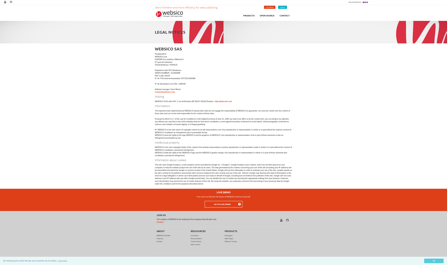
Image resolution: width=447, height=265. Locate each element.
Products (249, 15)
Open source (267, 15)
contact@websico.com (165, 92)
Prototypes (229, 235)
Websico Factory (231, 241)
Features (160, 238)
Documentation (355, 2)
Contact (285, 15)
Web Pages (229, 238)
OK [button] (434, 261)
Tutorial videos (196, 241)
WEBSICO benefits (163, 235)
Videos (282, 7)
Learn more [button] (62, 261)
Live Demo (270, 7)
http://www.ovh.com (223, 101)
